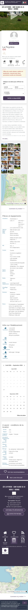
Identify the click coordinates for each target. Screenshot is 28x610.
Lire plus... (5, 138)
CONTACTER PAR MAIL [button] (15, 514)
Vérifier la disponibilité (14, 98)
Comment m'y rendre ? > (16, 208)
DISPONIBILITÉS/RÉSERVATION (14, 510)
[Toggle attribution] (25, 204)
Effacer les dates (21, 415)
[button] (14, 43)
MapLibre (22, 203)
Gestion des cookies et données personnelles (10, 608)
